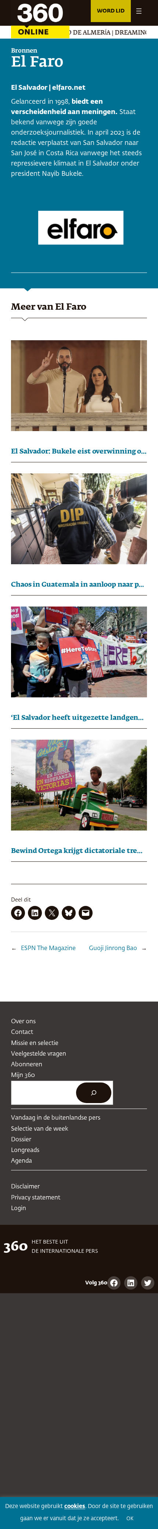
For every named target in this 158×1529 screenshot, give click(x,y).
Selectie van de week (39, 1129)
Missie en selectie (34, 1043)
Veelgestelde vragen (38, 1054)
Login (18, 1208)
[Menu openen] (138, 11)
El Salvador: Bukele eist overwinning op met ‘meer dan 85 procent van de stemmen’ (79, 451)
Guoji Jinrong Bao (113, 948)
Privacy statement (35, 1198)
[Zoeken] (93, 1092)
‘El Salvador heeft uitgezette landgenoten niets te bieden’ (79, 718)
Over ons (23, 1021)
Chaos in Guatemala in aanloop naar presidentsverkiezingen (79, 585)
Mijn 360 (23, 1075)
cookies (74, 1506)
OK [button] (129, 1518)
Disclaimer (25, 1187)
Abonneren (26, 1065)
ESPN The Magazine (48, 948)
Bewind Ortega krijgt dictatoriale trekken (79, 851)
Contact (22, 1032)
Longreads (25, 1150)
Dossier (21, 1140)
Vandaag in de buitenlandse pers (55, 1118)
